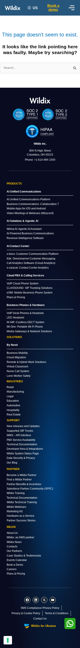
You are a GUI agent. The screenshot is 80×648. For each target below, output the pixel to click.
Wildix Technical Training (22, 502)
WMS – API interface (19, 435)
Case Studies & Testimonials (24, 555)
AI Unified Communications (24, 191)
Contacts (12, 546)
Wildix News (14, 542)
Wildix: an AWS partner (20, 537)
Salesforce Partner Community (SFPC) (30, 488)
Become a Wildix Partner (21, 475)
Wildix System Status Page (23, 453)
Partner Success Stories (21, 520)
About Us (12, 533)
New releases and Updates (23, 426)
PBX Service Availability (21, 439)
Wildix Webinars (16, 506)
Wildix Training (16, 493)
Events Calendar (17, 560)
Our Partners (14, 551)
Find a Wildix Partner (19, 479)
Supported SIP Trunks (20, 430)
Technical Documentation (22, 444)
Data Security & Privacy (21, 458)
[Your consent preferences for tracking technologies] (8, 640)
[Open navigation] (72, 7)
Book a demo (53, 8)
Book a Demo (15, 564)
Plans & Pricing (16, 573)
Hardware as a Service (20, 515)
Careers (11, 569)
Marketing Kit (14, 511)
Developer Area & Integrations (25, 448)
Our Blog (12, 462)
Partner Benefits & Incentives (24, 484)
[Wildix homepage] (12, 8)
